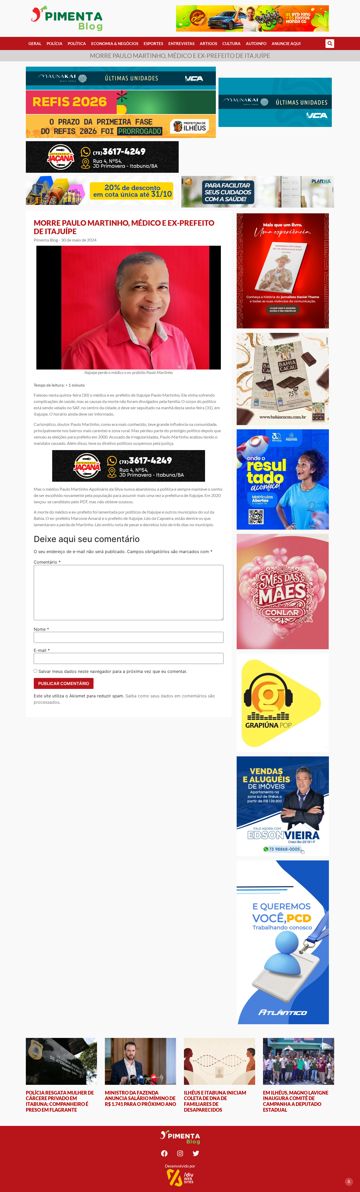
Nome (41, 629)
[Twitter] (195, 1153)
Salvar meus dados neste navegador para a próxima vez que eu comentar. (112, 671)
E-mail (42, 650)
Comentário (47, 562)
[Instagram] (180, 1153)
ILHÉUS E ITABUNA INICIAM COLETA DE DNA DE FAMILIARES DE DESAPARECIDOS (215, 1101)
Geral (34, 43)
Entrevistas (181, 43)
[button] (329, 43)
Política (77, 43)
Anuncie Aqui (286, 43)
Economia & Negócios (114, 43)
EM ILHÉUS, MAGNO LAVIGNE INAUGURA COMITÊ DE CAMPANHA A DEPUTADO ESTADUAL (295, 1101)
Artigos (208, 43)
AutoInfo (256, 43)
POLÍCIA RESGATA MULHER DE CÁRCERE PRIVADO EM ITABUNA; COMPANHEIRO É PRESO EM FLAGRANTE (60, 1101)
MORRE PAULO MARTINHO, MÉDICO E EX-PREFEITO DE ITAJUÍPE (124, 227)
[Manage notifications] (349, 1182)
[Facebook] (164, 1153)
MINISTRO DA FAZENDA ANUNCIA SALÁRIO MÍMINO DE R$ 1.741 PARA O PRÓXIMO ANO (140, 1098)
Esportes (153, 43)
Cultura (231, 43)
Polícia (54, 43)
